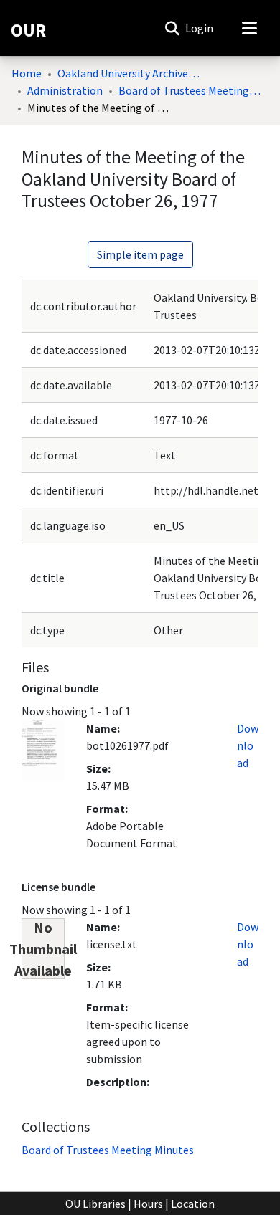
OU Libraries (95, 1203)
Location (193, 1203)
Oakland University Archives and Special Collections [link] (129, 73)
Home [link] (26, 73)
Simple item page (140, 254)
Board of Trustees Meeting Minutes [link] (190, 90)
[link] (108, 1150)
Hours (148, 1203)
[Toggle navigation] (249, 28)
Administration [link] (65, 90)
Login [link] (200, 28)
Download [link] (247, 745)
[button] (172, 28)
